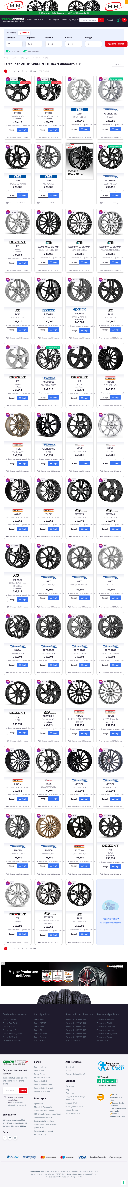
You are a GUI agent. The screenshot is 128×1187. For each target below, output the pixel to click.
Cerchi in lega (15, 51)
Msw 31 (17, 579)
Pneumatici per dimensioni (79, 1014)
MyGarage (73, 19)
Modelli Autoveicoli (42, 1091)
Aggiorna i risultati (116, 43)
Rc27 (17, 314)
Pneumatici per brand (108, 1014)
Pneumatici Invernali (43, 1084)
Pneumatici (38, 19)
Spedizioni (38, 1103)
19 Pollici (45, 57)
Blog (67, 1089)
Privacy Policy (40, 1134)
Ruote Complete (53, 19)
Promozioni (70, 1092)
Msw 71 (79, 514)
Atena (17, 113)
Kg (79, 381)
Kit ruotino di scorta (42, 1077)
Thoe (17, 448)
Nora (17, 650)
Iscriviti (23, 1090)
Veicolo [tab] (13, 33)
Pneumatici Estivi (41, 1080)
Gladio (18, 850)
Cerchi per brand (42, 1014)
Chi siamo (70, 1085)
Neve (79, 448)
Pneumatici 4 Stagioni (43, 1087)
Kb (17, 381)
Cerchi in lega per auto (14, 1014)
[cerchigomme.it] (13, 20)
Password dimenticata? (75, 1074)
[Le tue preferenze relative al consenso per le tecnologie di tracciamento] (123, 1182)
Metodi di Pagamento (43, 1106)
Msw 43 (110, 514)
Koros (17, 514)
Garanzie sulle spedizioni (44, 1120)
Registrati (70, 1067)
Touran (35, 57)
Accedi (68, 1070)
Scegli (50, 43)
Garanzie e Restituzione (44, 1110)
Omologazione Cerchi (74, 1106)
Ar (110, 849)
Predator (48, 650)
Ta (17, 918)
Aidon (110, 382)
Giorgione (110, 113)
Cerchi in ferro (33, 51)
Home (6, 57)
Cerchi (29, 19)
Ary (48, 581)
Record (48, 314)
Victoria (110, 180)
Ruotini (64, 19)
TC (81, 1176)
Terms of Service (84, 1174)
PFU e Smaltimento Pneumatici (47, 1113)
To (17, 716)
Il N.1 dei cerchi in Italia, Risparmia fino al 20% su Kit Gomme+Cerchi (64, 13)
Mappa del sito (72, 1109)
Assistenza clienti (73, 1113)
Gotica (79, 784)
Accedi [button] (110, 20)
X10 (79, 113)
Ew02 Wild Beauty (49, 246)
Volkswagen (24, 57)
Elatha (79, 850)
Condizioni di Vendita (43, 1117)
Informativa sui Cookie (43, 1130)
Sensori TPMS (71, 1102)
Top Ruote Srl (64, 1176)
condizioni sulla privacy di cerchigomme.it (17, 1103)
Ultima (33, 71)
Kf (17, 246)
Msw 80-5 (48, 716)
